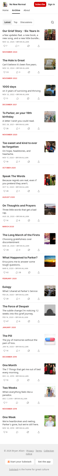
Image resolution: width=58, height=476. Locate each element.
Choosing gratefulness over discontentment (17, 240)
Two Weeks (9, 387)
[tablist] (18, 22)
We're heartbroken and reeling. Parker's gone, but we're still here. (20, 423)
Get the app (44, 461)
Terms (39, 450)
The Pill (7, 335)
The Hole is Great (13, 60)
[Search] (52, 22)
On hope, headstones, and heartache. (16, 152)
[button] (5, 10)
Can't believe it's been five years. (19, 64)
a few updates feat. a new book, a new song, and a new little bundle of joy (20, 36)
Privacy (30, 450)
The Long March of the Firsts (21, 235)
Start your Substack (21, 461)
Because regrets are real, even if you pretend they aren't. (19, 182)
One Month (9, 365)
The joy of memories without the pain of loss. (19, 341)
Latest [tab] (7, 22)
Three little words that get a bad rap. (19, 211)
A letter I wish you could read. (18, 120)
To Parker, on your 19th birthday (17, 114)
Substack (13, 469)
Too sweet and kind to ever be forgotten (19, 144)
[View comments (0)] (18, 98)
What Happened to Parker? (20, 257)
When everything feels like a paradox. (17, 393)
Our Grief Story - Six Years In (20, 31)
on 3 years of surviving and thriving (21, 90)
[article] (29, 38)
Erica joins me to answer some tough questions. (18, 263)
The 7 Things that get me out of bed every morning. (21, 371)
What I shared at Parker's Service (19, 291)
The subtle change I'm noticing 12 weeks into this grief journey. (20, 312)
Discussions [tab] (26, 22)
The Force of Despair (15, 306)
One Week (9, 417)
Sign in (51, 4)
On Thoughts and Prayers (19, 205)
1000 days (9, 86)
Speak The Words (13, 176)
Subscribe (40, 4)
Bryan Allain (22, 42)
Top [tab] (15, 22)
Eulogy (6, 286)
